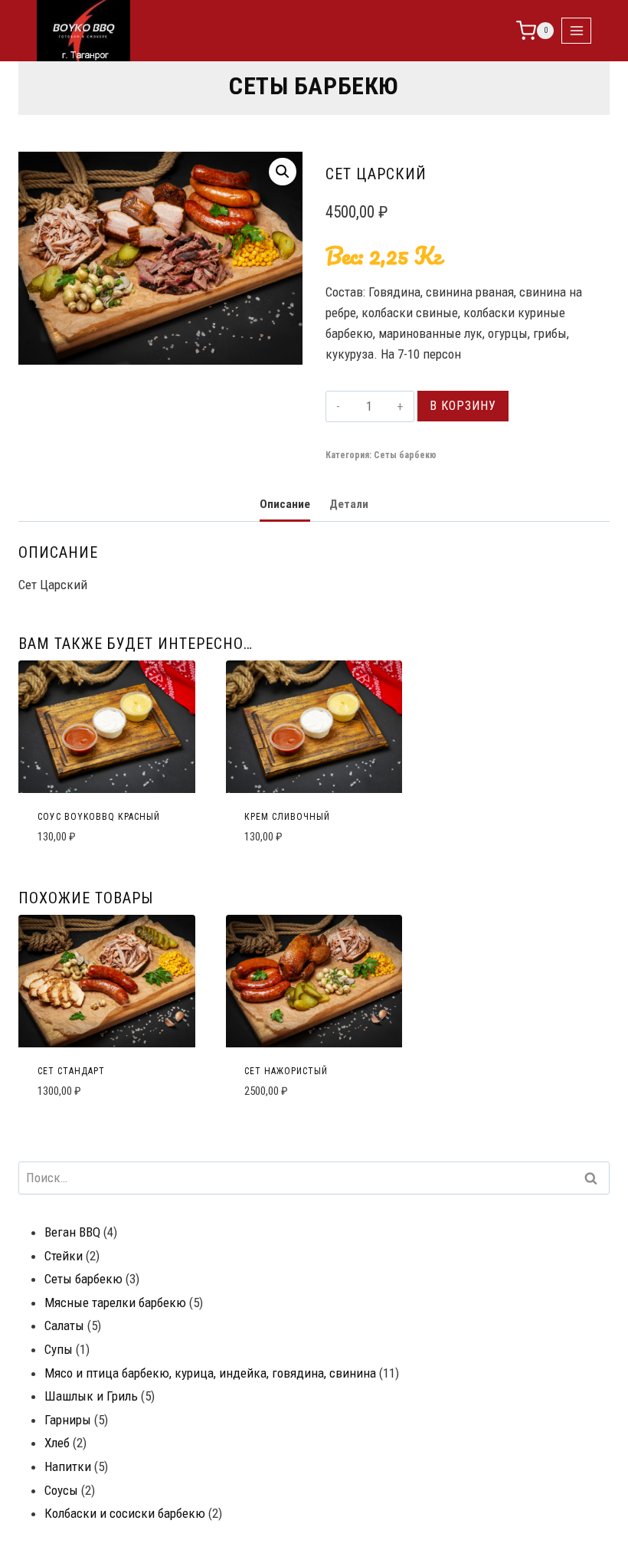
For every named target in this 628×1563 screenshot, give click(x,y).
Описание (285, 504)
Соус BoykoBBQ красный (99, 816)
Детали (348, 504)
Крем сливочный (287, 816)
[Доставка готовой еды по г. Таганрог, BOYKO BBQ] (83, 30)
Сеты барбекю (314, 85)
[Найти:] (314, 1177)
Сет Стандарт (71, 1071)
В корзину (463, 405)
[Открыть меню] (576, 30)
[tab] (285, 505)
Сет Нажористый (286, 1071)
